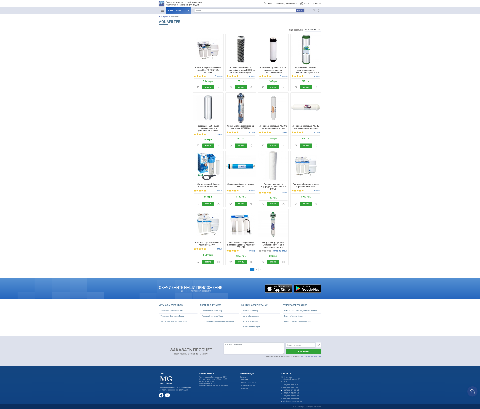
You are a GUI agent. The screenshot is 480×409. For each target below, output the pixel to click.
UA (313, 3)
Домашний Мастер (250, 311)
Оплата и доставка (248, 383)
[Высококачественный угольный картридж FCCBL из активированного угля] (241, 49)
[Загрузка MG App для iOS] (279, 288)
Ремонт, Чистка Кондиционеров (297, 321)
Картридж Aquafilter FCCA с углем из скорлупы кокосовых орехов (273, 70)
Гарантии (244, 380)
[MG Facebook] (161, 395)
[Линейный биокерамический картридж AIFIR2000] (241, 108)
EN (320, 3)
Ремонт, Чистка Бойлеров (295, 316)
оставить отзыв (280, 251)
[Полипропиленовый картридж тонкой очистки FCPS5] (273, 166)
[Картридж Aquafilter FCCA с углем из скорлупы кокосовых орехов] (273, 49)
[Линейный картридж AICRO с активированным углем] (273, 108)
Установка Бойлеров (251, 327)
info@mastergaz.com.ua (292, 401)
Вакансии (244, 377)
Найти (299, 10)
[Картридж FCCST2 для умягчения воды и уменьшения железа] (208, 108)
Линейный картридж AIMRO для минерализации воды (305, 127)
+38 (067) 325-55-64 (291, 393)
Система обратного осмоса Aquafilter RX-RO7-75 (208, 243)
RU (316, 3)
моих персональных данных (311, 356)
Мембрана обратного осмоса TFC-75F (240, 185)
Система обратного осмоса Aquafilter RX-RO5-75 (306, 185)
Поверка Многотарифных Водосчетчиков (219, 321)
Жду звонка (303, 351)
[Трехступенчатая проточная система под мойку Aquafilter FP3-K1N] (241, 224)
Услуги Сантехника (251, 316)
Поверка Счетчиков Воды (212, 311)
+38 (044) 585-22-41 (291, 387)
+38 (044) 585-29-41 (285, 3)
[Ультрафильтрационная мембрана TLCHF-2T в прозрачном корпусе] (273, 224)
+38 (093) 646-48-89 (291, 398)
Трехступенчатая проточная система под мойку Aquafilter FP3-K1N (240, 244)
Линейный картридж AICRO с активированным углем (273, 127)
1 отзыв (218, 76)
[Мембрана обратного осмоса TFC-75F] (241, 166)
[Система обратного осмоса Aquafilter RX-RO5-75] (305, 166)
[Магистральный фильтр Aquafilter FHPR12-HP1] (208, 166)
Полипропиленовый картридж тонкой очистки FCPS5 (273, 186)
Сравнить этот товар (218, 87)
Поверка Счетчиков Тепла (212, 316)
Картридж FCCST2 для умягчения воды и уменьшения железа (208, 128)
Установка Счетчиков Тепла (172, 316)
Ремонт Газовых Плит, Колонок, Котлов (300, 311)
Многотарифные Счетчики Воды (173, 321)
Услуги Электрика (250, 321)
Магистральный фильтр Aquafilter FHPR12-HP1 (208, 185)
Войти (306, 3)
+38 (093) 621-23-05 (291, 390)
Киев (269, 4)
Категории (174, 10)
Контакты (244, 388)
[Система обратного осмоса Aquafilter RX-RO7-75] (208, 224)
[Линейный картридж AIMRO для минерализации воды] (305, 108)
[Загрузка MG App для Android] (307, 288)
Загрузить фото (318, 345)
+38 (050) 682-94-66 (291, 396)
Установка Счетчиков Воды (172, 311)
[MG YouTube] (167, 395)
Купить (208, 87)
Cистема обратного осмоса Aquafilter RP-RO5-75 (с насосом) (208, 70)
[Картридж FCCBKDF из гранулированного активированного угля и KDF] (305, 49)
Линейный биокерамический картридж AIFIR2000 (240, 127)
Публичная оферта (247, 385)
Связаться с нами (472, 391)
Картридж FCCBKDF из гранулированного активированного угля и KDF (305, 70)
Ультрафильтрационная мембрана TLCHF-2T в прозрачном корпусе (273, 244)
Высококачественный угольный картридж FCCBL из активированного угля (241, 70)
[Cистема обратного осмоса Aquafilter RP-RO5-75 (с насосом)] (208, 49)
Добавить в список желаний (198, 87)
